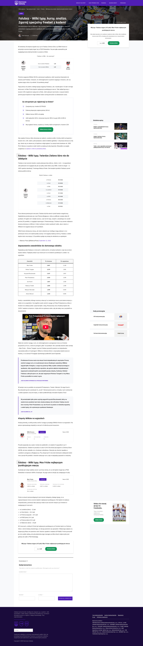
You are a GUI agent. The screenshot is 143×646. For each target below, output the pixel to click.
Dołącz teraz (98, 520)
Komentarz (23, 572)
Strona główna (22, 9)
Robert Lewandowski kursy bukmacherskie (101, 127)
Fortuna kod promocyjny (100, 333)
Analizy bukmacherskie (110, 615)
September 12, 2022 (45, 240)
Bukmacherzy (113, 3)
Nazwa (21, 594)
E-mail (40, 594)
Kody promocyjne (94, 3)
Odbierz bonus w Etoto (45, 129)
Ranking (103, 3)
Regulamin (120, 615)
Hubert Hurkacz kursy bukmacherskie (99, 137)
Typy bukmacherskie (31, 9)
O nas (93, 617)
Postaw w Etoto (114, 43)
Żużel (38, 9)
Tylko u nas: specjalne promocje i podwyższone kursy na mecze (103, 147)
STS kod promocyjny (99, 316)
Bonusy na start (80, 3)
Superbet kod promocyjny (101, 325)
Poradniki (123, 3)
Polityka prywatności (102, 617)
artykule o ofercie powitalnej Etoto (36, 148)
